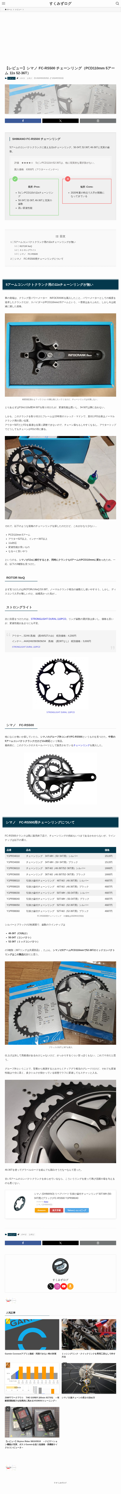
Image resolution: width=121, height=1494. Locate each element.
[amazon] (70, 1286)
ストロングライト (28, 250)
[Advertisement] (60, 34)
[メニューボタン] (3, 3)
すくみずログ (60, 3)
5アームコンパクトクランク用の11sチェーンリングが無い (45, 242)
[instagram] (57, 1286)
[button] (23, 121)
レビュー (11, 78)
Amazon (41, 1210)
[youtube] (63, 1286)
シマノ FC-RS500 (29, 254)
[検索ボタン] (117, 3)
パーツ (22, 78)
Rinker (46, 1201)
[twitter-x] (50, 1286)
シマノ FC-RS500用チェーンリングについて (38, 259)
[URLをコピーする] (98, 121)
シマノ (29, 78)
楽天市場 (56, 1210)
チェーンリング (81, 745)
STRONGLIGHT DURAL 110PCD (48, 619)
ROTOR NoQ (26, 246)
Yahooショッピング (76, 1210)
